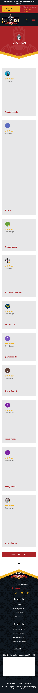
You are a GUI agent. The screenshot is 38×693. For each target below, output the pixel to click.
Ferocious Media (19, 689)
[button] (27, 19)
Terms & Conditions (24, 683)
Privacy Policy (12, 683)
